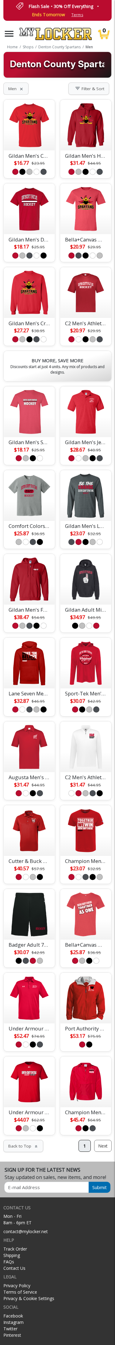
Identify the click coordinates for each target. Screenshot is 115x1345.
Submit (99, 1187)
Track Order (15, 1249)
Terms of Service (20, 1292)
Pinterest (12, 1335)
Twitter (10, 1329)
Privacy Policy (16, 1285)
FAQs (8, 1262)
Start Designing (29, 138)
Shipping (11, 1255)
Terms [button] (77, 14)
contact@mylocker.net (25, 1231)
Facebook (13, 1316)
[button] (9, 34)
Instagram (13, 1322)
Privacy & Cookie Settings (28, 1298)
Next (103, 1146)
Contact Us (14, 1268)
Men (16, 88)
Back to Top (23, 1146)
